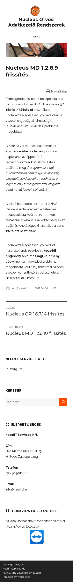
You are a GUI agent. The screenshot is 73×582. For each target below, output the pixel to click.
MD (54, 288)
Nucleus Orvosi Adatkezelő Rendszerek (36, 22)
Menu (36, 36)
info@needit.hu (21, 288)
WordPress (23, 576)
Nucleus (8, 572)
